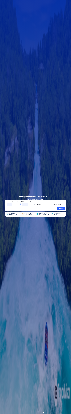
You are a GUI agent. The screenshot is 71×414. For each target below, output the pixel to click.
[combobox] (28, 204)
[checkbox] (30, 202)
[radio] (10, 202)
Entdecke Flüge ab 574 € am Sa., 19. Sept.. (35, 199)
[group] (13, 204)
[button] (61, 2)
